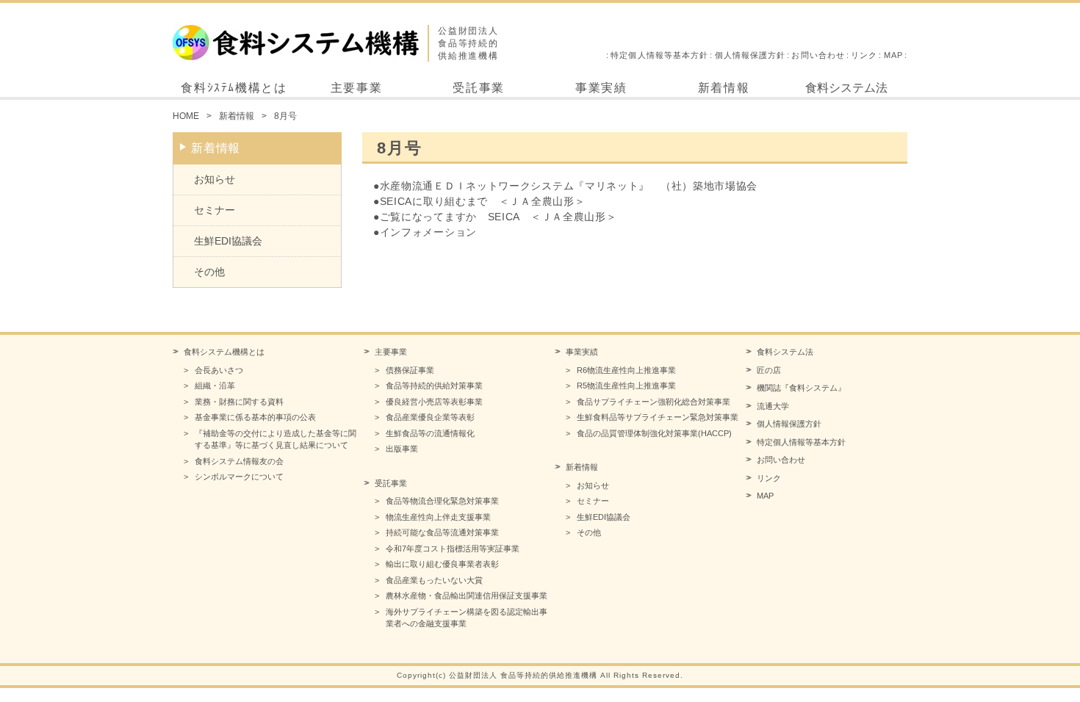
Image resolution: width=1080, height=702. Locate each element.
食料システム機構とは (224, 351)
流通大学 (773, 406)
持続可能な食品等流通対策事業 (442, 532)
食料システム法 (846, 88)
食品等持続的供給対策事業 (434, 385)
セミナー (214, 210)
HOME (186, 116)
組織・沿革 (215, 385)
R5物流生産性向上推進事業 (626, 385)
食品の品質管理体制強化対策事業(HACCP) (654, 433)
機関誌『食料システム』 (801, 387)
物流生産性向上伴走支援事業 (438, 517)
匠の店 (769, 370)
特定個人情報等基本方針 (659, 55)
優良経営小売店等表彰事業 (434, 401)
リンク (864, 55)
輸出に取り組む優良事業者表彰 (442, 564)
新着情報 (723, 88)
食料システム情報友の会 (239, 461)
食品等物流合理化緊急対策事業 (442, 500)
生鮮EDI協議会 (228, 241)
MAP (893, 55)
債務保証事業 (410, 370)
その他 (209, 272)
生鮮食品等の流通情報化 (430, 433)
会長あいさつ (219, 370)
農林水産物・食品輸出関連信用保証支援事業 (466, 595)
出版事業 (402, 448)
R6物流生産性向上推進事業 (626, 370)
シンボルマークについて (239, 476)
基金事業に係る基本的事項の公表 (255, 417)
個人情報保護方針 (750, 55)
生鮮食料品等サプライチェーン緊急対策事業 (657, 417)
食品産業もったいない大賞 (434, 580)
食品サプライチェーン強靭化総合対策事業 (653, 401)
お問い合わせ (818, 55)
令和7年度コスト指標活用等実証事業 (452, 548)
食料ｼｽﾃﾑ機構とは (234, 88)
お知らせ (214, 179)
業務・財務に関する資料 (239, 401)
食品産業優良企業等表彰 (430, 417)
